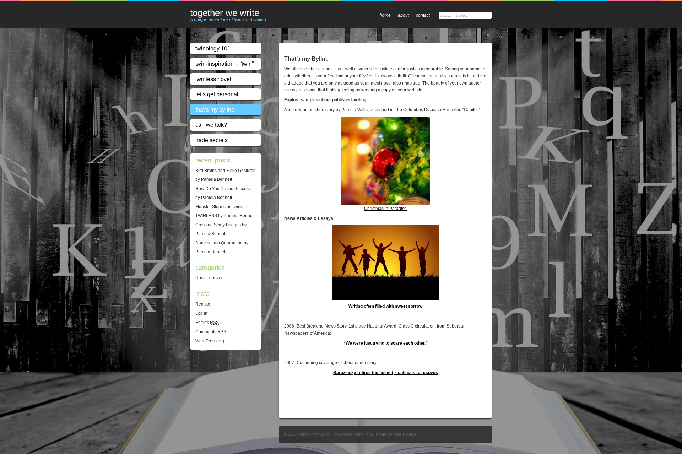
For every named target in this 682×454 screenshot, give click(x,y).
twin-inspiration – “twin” (224, 64)
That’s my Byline (214, 110)
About (403, 15)
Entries (207, 322)
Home (385, 15)
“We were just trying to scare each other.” (385, 343)
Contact (423, 15)
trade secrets (211, 140)
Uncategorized (209, 277)
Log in (201, 313)
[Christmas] (385, 161)
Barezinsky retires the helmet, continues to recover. (385, 372)
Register (203, 304)
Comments (210, 331)
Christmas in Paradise (385, 208)
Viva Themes (405, 434)
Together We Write (224, 13)
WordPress (363, 434)
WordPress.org (209, 341)
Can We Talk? (211, 125)
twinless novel (213, 79)
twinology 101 (213, 48)
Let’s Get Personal (216, 94)
